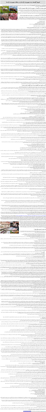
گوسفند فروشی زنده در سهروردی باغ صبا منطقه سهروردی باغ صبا (37, 215)
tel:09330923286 (27, 411)
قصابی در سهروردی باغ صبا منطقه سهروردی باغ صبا (22, 215)
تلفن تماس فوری (38, 411)
